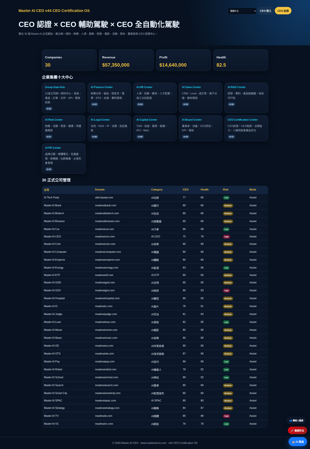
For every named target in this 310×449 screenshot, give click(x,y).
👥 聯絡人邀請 (296, 420)
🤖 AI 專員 (298, 441)
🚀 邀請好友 (297, 430)
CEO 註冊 (283, 11)
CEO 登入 (265, 11)
